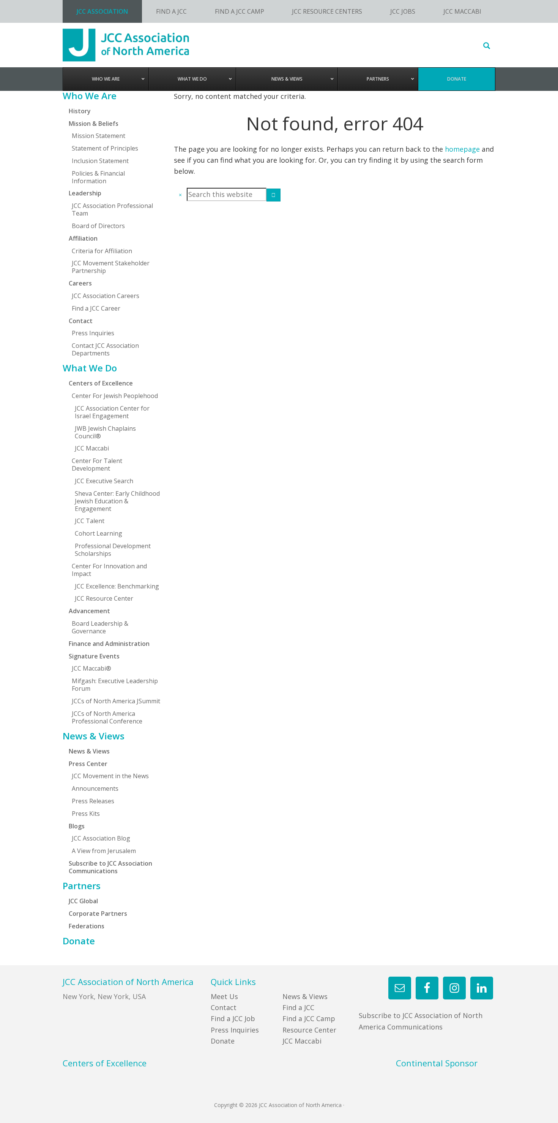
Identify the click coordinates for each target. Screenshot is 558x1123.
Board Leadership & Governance (100, 627)
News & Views (94, 736)
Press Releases (93, 801)
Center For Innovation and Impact (109, 570)
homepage (462, 149)
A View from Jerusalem (104, 851)
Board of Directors (98, 226)
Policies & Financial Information (98, 177)
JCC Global (83, 901)
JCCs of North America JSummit (116, 701)
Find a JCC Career (96, 308)
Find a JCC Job (233, 1018)
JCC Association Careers (105, 296)
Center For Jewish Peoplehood (115, 396)
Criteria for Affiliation (102, 251)
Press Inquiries (93, 333)
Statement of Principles (105, 148)
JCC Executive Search (104, 481)
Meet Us (224, 996)
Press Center (88, 764)
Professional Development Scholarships (113, 550)
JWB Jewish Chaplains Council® (105, 432)
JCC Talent (89, 521)
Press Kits (86, 813)
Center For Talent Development (97, 465)
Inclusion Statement (100, 161)
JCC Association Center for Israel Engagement (112, 412)
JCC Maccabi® (91, 668)
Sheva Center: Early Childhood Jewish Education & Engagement (117, 501)
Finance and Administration (109, 643)
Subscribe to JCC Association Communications (110, 867)
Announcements (95, 788)
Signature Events (94, 656)
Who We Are (90, 96)
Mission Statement (98, 136)
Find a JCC (298, 1007)
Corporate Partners (98, 913)
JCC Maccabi (92, 448)
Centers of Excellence (101, 383)
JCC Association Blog (101, 838)
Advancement (89, 611)
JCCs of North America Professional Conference (107, 717)
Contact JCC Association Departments (105, 349)
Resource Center (309, 1029)
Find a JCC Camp (308, 1018)
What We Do (90, 368)
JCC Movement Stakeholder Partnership (111, 267)
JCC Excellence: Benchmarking (117, 586)
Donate (79, 941)
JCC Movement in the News (110, 776)
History (80, 111)
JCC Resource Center (104, 598)
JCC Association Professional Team (112, 209)
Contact (223, 1007)
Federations (86, 926)
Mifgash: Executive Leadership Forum (115, 685)
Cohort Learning (98, 533)
